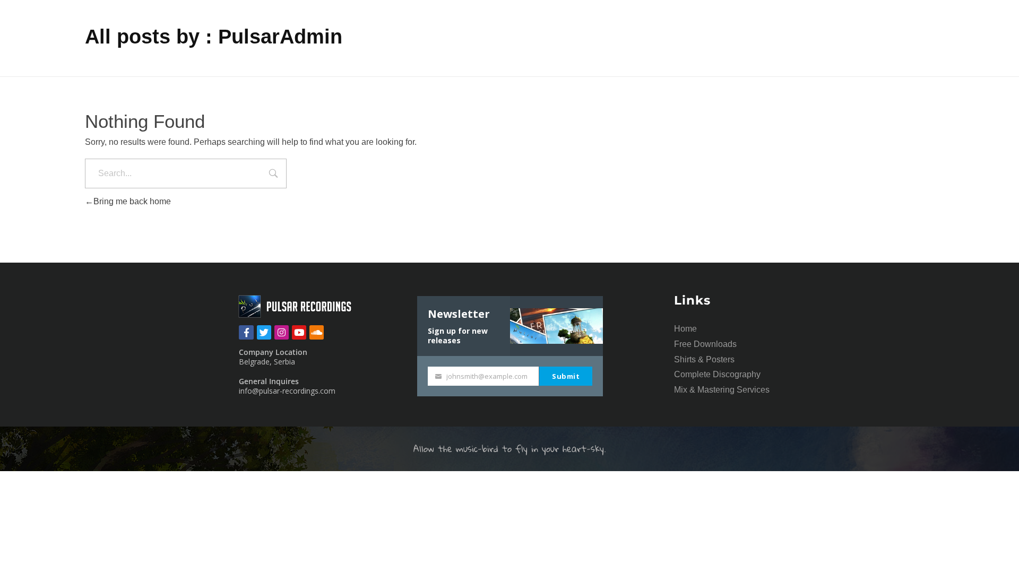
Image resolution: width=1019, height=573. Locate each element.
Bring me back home (132, 201)
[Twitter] (264, 332)
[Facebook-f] (246, 332)
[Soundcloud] (316, 332)
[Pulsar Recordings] (296, 306)
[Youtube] (299, 332)
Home (685, 328)
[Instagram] (281, 332)
